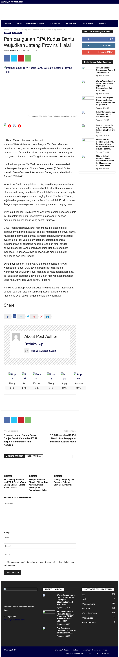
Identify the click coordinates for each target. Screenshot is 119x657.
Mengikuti (108, 45)
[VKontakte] (25, 625)
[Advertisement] (78, 11)
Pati (83, 594)
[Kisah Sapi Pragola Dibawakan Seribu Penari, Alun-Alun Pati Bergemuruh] (88, 101)
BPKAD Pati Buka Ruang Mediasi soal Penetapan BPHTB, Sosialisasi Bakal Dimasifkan (65, 616)
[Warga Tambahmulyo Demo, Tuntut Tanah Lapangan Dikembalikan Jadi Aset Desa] (88, 84)
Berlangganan (105, 52)
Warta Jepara (88, 603)
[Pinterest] (21, 58)
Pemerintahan (89, 622)
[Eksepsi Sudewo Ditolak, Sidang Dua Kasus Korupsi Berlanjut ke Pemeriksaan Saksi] (40, 468)
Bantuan (105, 653)
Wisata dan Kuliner (35, 23)
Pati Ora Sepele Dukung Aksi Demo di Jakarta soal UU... (105, 70)
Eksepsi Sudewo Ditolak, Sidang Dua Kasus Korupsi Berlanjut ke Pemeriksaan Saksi (38, 484)
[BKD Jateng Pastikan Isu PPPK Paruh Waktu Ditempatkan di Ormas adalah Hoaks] (15, 468)
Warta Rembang (89, 613)
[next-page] (74, 456)
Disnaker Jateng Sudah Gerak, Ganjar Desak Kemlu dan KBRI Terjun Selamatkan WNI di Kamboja (20, 439)
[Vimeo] (19, 625)
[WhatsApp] (28, 58)
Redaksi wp (14, 50)
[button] (113, 23)
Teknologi (87, 23)
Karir (97, 653)
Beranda (6, 30)
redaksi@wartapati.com (43, 350)
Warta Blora (87, 617)
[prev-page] (71, 456)
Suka (110, 39)
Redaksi (76, 650)
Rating (7, 532)
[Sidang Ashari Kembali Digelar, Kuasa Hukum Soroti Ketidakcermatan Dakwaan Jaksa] (88, 159)
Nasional (17, 33)
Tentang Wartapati (61, 650)
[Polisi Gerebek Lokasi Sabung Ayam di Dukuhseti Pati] (88, 115)
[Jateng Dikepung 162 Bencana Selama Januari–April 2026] (65, 468)
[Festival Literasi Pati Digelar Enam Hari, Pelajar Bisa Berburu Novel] (88, 128)
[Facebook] (7, 58)
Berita (8, 23)
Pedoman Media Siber (74, 653)
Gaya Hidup (55, 23)
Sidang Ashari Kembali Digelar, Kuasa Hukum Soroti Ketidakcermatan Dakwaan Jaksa (105, 161)
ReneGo (102, 23)
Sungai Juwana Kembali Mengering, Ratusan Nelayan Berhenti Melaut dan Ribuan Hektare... (105, 144)
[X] (14, 58)
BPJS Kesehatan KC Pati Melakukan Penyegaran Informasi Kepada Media (63, 438)
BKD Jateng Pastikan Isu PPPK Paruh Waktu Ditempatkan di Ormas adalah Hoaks (15, 483)
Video (19, 23)
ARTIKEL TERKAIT (14, 456)
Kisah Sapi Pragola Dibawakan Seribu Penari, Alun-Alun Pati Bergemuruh (105, 101)
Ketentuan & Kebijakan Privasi (94, 650)
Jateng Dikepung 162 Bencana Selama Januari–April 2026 (64, 482)
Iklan (89, 653)
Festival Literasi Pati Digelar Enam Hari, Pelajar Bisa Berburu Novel (105, 129)
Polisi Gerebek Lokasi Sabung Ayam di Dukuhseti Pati (105, 114)
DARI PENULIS (34, 456)
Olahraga (71, 23)
